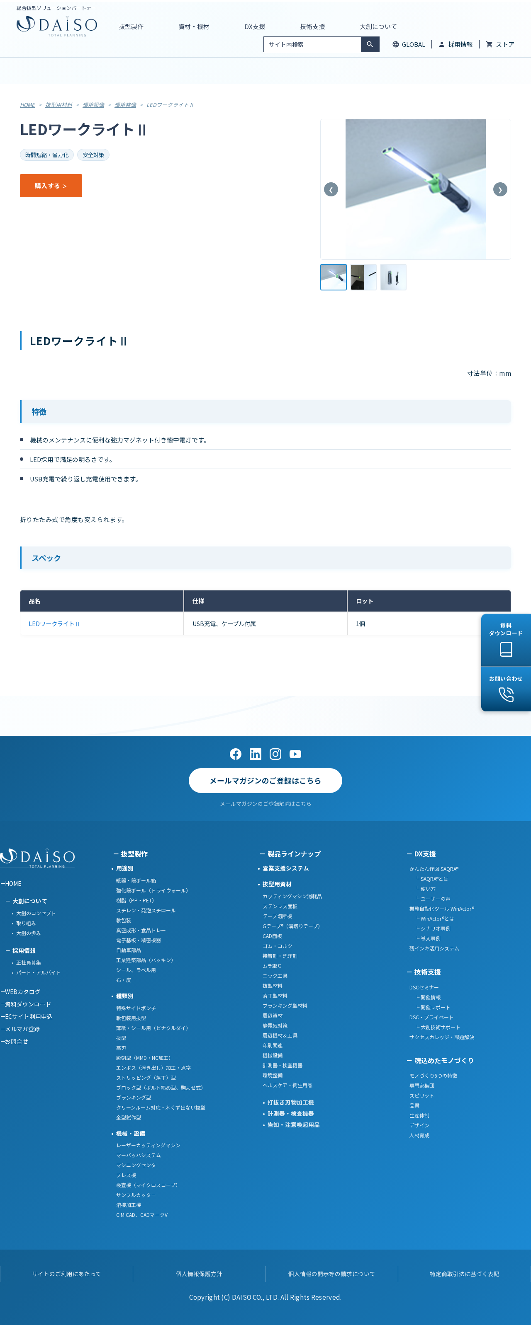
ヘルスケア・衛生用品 (287, 1084)
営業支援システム (286, 868)
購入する (47, 185)
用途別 (125, 868)
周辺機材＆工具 (280, 1035)
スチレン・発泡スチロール (146, 910)
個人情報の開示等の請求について (331, 1273)
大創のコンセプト (36, 912)
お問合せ (16, 1041)
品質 (414, 1105)
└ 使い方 (422, 888)
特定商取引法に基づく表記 (464, 1273)
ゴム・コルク (277, 945)
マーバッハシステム (138, 1154)
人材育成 (419, 1135)
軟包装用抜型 (131, 1017)
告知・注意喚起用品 (294, 1124)
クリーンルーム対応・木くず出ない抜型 (160, 1107)
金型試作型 (128, 1117)
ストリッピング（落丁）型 (146, 1077)
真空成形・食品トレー (141, 929)
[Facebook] (235, 754)
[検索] (370, 44)
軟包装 (123, 920)
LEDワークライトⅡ (54, 623)
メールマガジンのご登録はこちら (265, 780)
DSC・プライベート (431, 1016)
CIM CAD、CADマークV (142, 1214)
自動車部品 (128, 949)
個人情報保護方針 (199, 1273)
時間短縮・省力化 (46, 155)
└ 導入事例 (425, 938)
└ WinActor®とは (431, 918)
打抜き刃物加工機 (291, 1102)
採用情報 (460, 44)
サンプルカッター (136, 1194)
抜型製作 (134, 853)
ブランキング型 (133, 1097)
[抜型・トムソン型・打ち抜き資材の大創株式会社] (57, 26)
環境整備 (125, 105)
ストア (505, 44)
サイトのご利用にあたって (66, 1273)
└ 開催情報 (425, 997)
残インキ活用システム (434, 948)
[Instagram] (275, 754)
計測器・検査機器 (282, 1065)
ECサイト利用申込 (29, 1016)
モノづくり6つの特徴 (433, 1075)
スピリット (421, 1095)
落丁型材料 (275, 995)
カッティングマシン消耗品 (292, 895)
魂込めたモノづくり (444, 1060)
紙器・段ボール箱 (136, 880)
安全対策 (93, 155)
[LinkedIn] (255, 754)
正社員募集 (28, 962)
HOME (27, 105)
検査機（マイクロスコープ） (148, 1184)
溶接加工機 (128, 1204)
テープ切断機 (277, 915)
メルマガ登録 (22, 1029)
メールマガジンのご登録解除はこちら (266, 804)
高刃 (121, 1047)
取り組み (26, 922)
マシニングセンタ (136, 1164)
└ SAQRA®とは (428, 878)
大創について (29, 901)
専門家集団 (421, 1085)
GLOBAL (413, 44)
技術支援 (427, 972)
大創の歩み (28, 932)
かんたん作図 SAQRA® (433, 868)
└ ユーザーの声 (430, 898)
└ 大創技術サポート (434, 1026)
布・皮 (123, 979)
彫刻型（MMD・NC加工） (144, 1057)
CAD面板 (272, 935)
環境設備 (93, 105)
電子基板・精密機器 (138, 939)
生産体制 (419, 1115)
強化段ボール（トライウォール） (153, 890)
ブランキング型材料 (285, 1005)
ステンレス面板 (280, 905)
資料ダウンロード (28, 1004)
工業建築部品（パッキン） (146, 959)
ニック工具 (275, 975)
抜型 (121, 1037)
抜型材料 (273, 985)
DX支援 (425, 853)
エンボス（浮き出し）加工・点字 (153, 1067)
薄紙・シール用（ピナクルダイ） (153, 1027)
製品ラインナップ (294, 853)
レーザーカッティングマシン (148, 1144)
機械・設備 (130, 1133)
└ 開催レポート (430, 1007)
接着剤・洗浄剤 (280, 955)
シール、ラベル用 (136, 969)
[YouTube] (295, 754)
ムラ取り (272, 965)
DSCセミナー (424, 987)
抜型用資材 (277, 884)
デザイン (419, 1125)
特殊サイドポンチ (136, 1007)
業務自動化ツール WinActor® (441, 908)
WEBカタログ (23, 991)
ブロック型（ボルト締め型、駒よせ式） (161, 1087)
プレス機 (126, 1174)
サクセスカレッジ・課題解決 (441, 1036)
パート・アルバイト (38, 972)
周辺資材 (273, 1015)
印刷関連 (273, 1045)
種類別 (125, 995)
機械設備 (273, 1055)
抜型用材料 (58, 105)
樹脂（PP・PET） (136, 900)
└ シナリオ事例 (430, 928)
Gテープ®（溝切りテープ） (293, 925)
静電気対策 (275, 1025)
